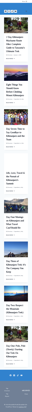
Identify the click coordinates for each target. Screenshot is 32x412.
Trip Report (7, 395)
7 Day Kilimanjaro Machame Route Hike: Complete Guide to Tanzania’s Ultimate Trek (15, 44)
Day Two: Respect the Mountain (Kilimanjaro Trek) (14, 309)
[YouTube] (15, 11)
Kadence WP (22, 407)
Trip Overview (7, 390)
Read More (10, 58)
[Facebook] (5, 11)
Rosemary (10, 55)
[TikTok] (12, 11)
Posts (26, 394)
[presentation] (16, 25)
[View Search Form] (26, 11)
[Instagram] (8, 11)
